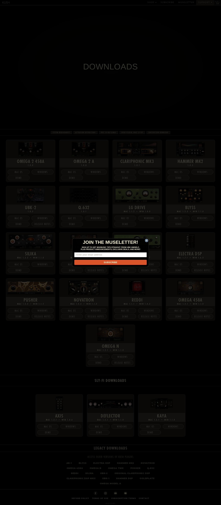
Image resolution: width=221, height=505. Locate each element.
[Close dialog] (146, 240)
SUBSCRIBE (110, 262)
